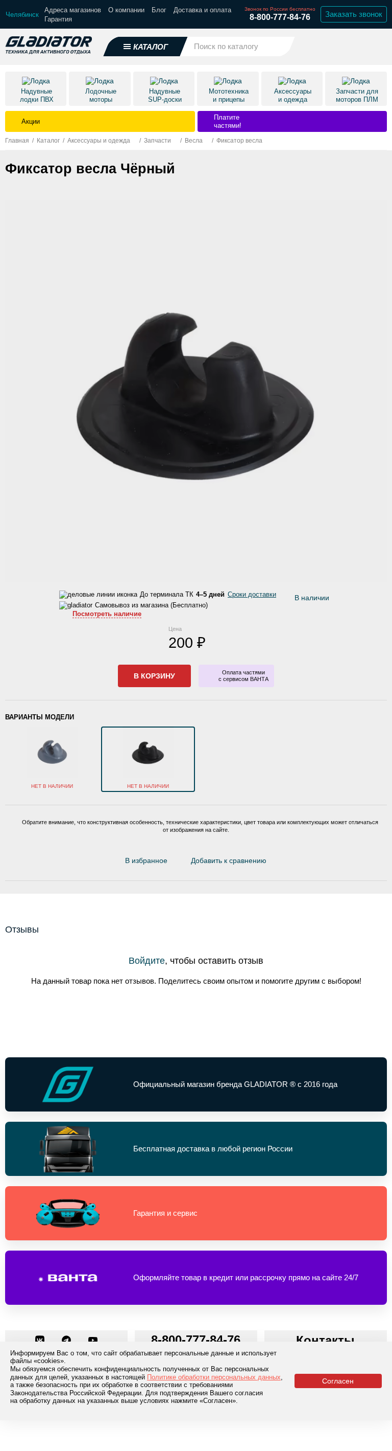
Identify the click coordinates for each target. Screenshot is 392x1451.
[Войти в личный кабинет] (351, 46)
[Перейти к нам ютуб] (92, 1341)
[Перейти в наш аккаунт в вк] (40, 1341)
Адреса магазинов (72, 10)
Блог (159, 10)
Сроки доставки (252, 594)
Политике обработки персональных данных (214, 1377)
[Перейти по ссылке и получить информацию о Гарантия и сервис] (196, 1213)
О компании (126, 10)
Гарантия (58, 19)
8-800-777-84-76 (280, 17)
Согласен (338, 1381)
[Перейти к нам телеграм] (67, 1341)
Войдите (147, 961)
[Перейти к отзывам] (277, 863)
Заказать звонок (353, 14)
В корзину (154, 676)
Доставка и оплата (202, 10)
